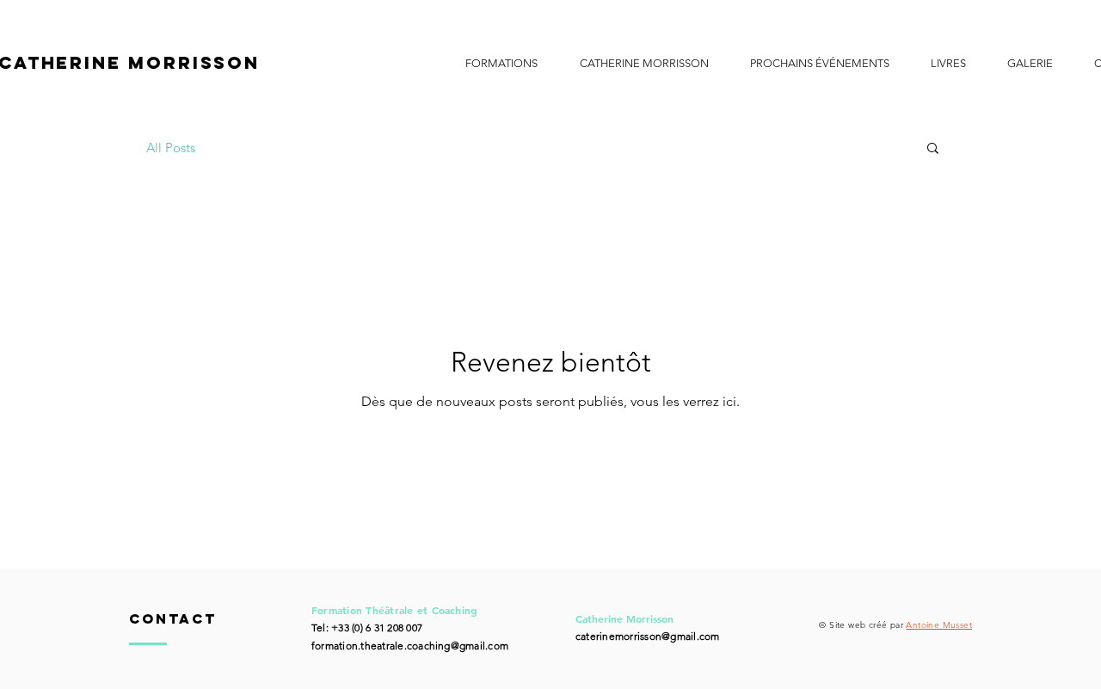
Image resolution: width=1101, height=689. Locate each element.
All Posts (170, 147)
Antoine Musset (939, 625)
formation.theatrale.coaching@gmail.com (409, 645)
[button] (501, 63)
